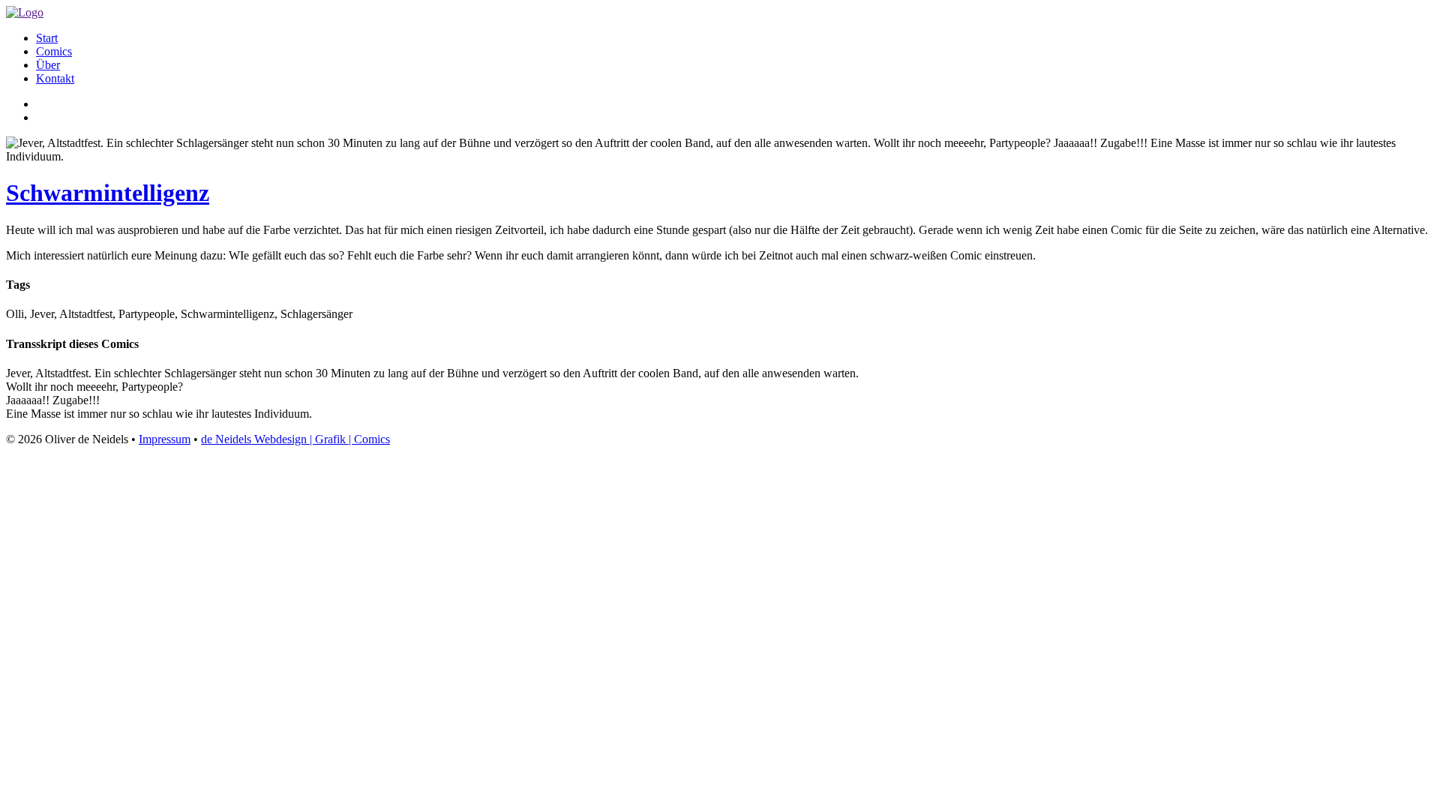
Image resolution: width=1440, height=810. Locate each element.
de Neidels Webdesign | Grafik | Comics (295, 439)
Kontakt (55, 78)
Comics (54, 51)
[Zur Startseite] (25, 12)
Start (47, 38)
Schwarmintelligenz (107, 192)
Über (48, 64)
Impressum (164, 439)
